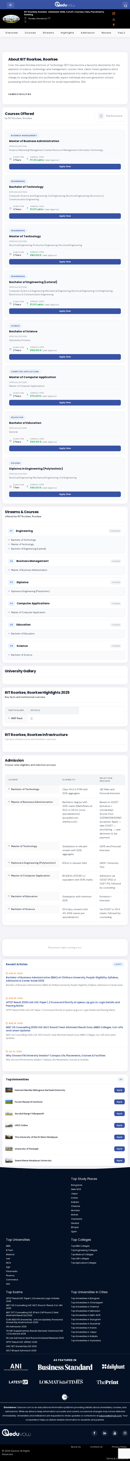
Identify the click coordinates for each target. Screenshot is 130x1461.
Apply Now (65, 166)
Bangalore (76, 1185)
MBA (8, 1246)
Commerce (12, 1279)
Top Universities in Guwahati (85, 1323)
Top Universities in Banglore (85, 1298)
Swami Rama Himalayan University (33, 1160)
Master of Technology (25, 236)
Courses (30, 32)
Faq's (121, 32)
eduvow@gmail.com (110, 1415)
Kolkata (75, 1202)
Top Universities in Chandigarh (87, 1302)
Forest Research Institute (28, 1101)
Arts (8, 1284)
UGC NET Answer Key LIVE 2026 (21, 1346)
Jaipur (74, 1193)
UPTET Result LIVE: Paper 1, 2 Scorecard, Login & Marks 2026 (32, 1300)
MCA (8, 1262)
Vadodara (76, 1219)
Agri (8, 1267)
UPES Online (21, 1125)
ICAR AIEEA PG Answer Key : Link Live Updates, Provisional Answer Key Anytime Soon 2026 (34, 1321)
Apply (119, 1090)
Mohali (74, 1214)
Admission (88, 32)
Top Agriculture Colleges (83, 1262)
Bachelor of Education (25, 423)
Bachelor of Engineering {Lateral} (33, 282)
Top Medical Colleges (82, 1254)
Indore (74, 1198)
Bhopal (75, 1227)
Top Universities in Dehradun (85, 1311)
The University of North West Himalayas (36, 1137)
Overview (11, 32)
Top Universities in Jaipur (83, 1332)
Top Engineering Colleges (84, 1250)
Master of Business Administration (34, 141)
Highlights (67, 32)
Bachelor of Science (23, 331)
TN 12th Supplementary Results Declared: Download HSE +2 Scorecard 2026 (34, 1332)
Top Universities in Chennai (85, 1306)
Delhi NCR (76, 1189)
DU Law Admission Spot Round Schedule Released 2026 (35, 1338)
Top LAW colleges (80, 1258)
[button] (10, 5)
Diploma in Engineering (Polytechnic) (36, 469)
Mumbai (75, 1210)
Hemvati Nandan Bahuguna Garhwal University (40, 1090)
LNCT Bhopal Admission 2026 (21, 1350)
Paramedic (12, 1271)
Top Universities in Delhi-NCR (85, 1315)
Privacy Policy (119, 1446)
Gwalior (75, 1223)
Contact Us (96, 1446)
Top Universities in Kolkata (84, 1336)
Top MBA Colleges (80, 1246)
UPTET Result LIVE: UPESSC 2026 (21, 1342)
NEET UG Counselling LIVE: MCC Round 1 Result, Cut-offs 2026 (34, 1307)
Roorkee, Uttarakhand (37, 18)
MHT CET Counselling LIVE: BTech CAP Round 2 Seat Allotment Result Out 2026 (32, 1314)
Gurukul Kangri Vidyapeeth (29, 1113)
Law (8, 1258)
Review (106, 32)
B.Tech (9, 1250)
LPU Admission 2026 (16, 1326)
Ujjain (74, 1231)
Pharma (10, 1275)
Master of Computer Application (32, 377)
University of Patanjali (26, 1148)
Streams (48, 32)
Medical (10, 1254)
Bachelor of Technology (26, 187)
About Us (76, 1446)
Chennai (75, 1206)
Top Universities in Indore (83, 1327)
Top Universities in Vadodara (86, 1340)
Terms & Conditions (117, 1458)
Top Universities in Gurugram (86, 1319)
